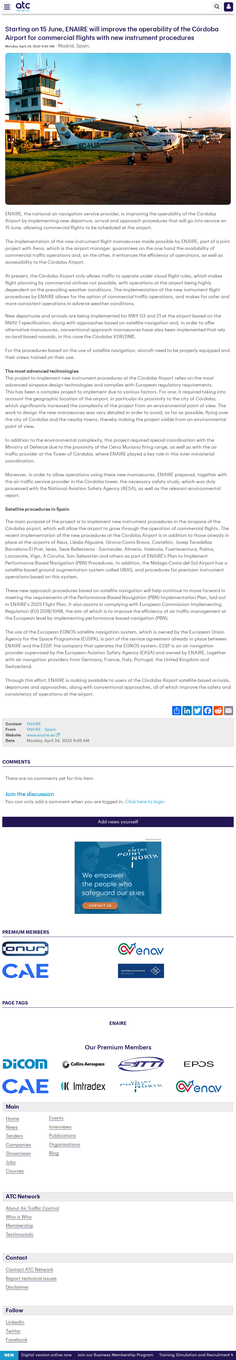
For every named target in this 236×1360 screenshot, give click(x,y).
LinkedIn (15, 1322)
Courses (15, 1171)
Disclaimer (17, 1287)
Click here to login (145, 801)
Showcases (18, 1153)
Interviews (60, 1127)
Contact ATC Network (29, 1269)
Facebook (16, 1340)
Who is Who (19, 1217)
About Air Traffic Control (32, 1208)
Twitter (13, 1331)
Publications (62, 1135)
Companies (18, 1145)
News (12, 1127)
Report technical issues (31, 1278)
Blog (54, 1153)
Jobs (11, 1162)
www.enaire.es (41, 735)
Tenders (14, 1136)
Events (56, 1118)
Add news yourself (118, 822)
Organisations (64, 1144)
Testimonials (19, 1234)
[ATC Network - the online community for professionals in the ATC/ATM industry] (23, 5)
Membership (19, 1225)
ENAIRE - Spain (41, 729)
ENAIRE (34, 724)
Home (12, 1118)
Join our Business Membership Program (100, 1355)
